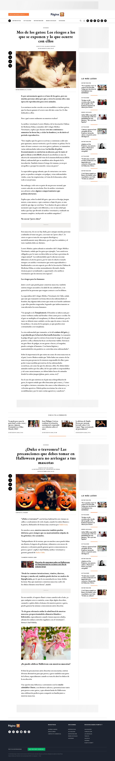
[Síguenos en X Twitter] (87, 20)
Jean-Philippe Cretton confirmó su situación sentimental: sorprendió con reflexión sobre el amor (50, 425)
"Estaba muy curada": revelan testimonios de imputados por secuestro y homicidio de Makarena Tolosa (88, 162)
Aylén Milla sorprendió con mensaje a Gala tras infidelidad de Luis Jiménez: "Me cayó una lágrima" (88, 118)
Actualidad (27, 20)
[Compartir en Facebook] (10, 53)
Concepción (88, 731)
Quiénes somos (52, 729)
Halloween (63, 524)
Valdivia (87, 738)
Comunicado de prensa (53, 469)
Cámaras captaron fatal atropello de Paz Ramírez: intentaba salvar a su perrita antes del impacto (88, 132)
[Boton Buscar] (80, 20)
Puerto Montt (89, 742)
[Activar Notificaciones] (84, 20)
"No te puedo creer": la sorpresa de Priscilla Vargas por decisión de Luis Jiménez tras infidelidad (88, 89)
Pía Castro (50, 468)
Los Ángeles (88, 733)
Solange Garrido (50, 46)
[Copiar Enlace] (10, 61)
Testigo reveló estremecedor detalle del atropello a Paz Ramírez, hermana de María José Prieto (88, 103)
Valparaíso (88, 729)
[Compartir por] (10, 66)
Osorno (87, 740)
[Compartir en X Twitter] (10, 57)
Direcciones (52, 731)
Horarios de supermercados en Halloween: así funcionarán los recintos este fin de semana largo (52, 564)
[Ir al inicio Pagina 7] (57, 14)
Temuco (87, 736)
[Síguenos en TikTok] (102, 20)
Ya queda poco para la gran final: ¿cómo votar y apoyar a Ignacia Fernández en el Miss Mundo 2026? (17, 425)
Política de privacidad (15, 749)
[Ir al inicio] (9, 20)
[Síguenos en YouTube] (98, 20)
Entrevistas (17, 20)
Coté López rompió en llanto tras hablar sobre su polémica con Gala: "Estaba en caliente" (88, 176)
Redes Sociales (51, 20)
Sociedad (62, 20)
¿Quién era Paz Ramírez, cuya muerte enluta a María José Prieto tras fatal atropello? (88, 147)
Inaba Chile (40, 552)
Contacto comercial (54, 733)
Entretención (38, 20)
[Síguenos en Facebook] (95, 20)
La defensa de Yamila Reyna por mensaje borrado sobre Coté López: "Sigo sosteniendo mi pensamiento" (85, 425)
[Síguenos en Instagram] (91, 20)
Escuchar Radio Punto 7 (17, 14)
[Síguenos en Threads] (105, 20)
